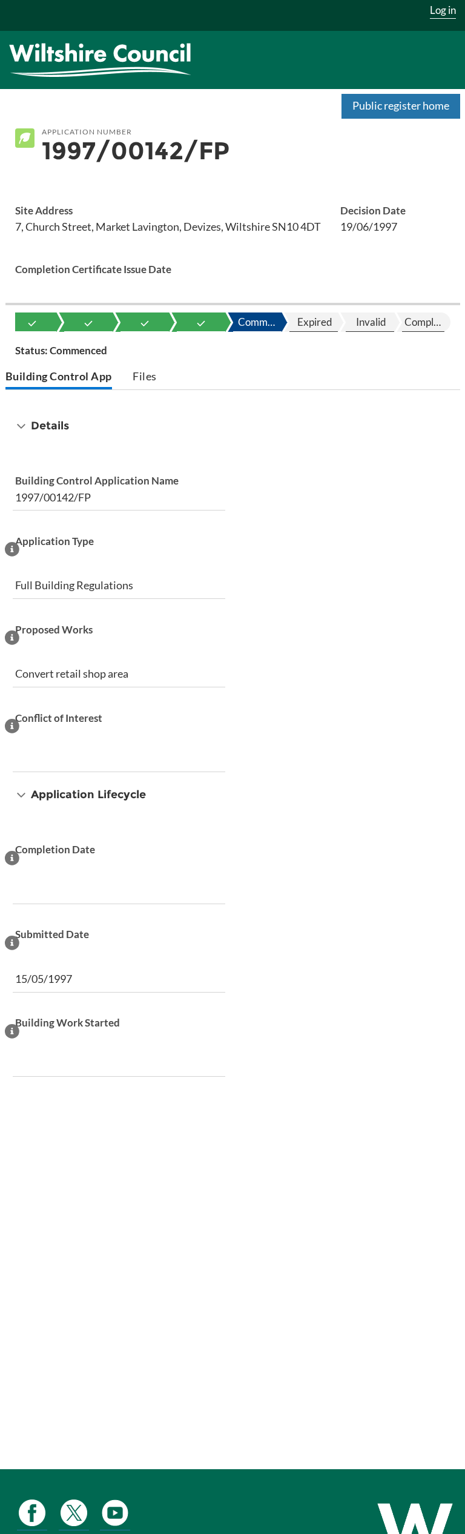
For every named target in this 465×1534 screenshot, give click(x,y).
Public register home (400, 105)
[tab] (58, 377)
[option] (32, 322)
